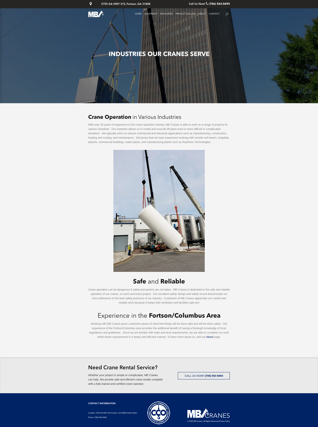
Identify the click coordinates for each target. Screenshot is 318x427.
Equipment (150, 14)
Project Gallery (186, 14)
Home (138, 14)
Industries (166, 14)
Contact (214, 14)
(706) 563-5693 (219, 4)
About (202, 14)
